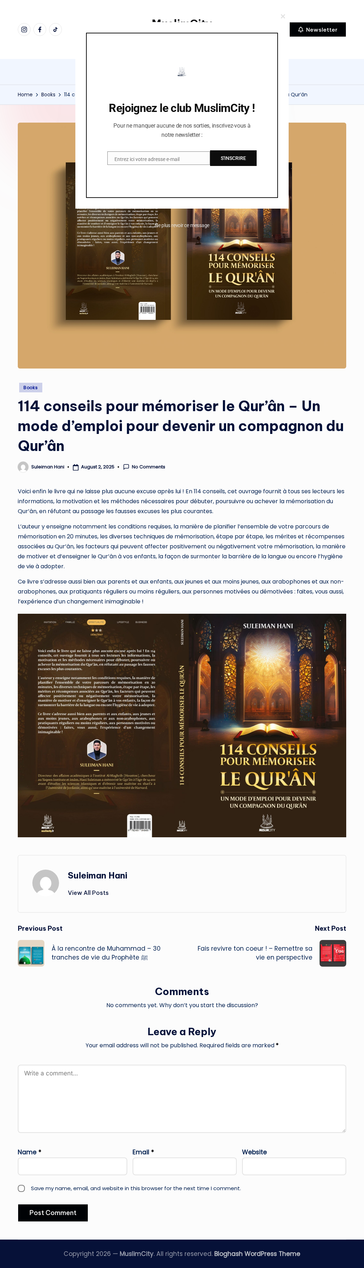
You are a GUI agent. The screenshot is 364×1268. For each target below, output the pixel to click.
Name (29, 1152)
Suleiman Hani (97, 875)
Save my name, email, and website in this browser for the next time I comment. (136, 1188)
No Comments (148, 467)
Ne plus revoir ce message (182, 225)
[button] (317, 29)
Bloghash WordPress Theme (257, 1254)
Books (30, 388)
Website (254, 1152)
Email (143, 1152)
